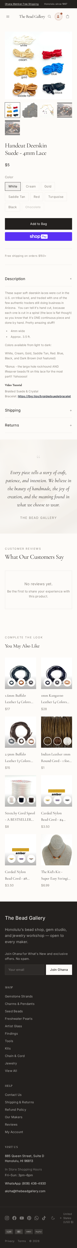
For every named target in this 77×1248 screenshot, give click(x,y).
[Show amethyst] (57, 800)
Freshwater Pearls (18, 1019)
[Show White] (67, 741)
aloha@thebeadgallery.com (25, 1191)
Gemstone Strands (19, 996)
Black (12, 207)
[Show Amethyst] (21, 859)
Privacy (9, 1241)
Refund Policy (15, 1110)
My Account (14, 1132)
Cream (31, 186)
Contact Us (13, 1095)
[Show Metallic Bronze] (48, 741)
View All (11, 1071)
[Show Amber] (11, 859)
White (12, 186)
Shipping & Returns (19, 1102)
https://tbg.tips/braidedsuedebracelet (44, 396)
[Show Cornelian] (21, 682)
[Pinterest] (29, 1218)
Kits (8, 1048)
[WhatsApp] (36, 1218)
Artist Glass (13, 1026)
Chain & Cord (15, 1056)
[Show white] (11, 800)
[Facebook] (14, 1218)
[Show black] (21, 800)
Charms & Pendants (19, 1004)
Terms (22, 1241)
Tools (9, 1041)
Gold (47, 186)
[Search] (49, 16)
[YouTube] (22, 1218)
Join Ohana (59, 970)
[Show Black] (11, 682)
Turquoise (55, 197)
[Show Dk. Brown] (21, 741)
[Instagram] (7, 1218)
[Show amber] (48, 800)
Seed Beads (14, 1011)
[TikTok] (44, 1218)
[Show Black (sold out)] (11, 741)
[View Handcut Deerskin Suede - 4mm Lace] (29, 110)
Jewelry (11, 1063)
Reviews (11, 1124)
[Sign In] (58, 16)
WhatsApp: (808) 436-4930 (25, 1183)
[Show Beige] (31, 859)
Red (37, 197)
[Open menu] (7, 16)
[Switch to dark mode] (53, 1218)
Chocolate (33, 207)
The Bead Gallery (32, 16)
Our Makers (13, 1117)
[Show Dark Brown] (31, 682)
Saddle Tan (16, 197)
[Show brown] (31, 800)
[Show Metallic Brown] (57, 741)
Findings (11, 1033)
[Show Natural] (67, 682)
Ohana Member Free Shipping (22, 3)
